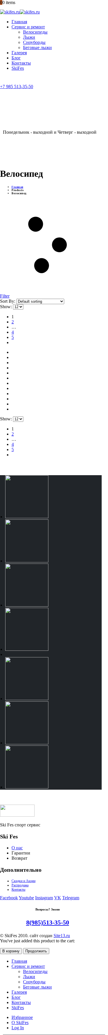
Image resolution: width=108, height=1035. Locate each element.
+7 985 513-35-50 (16, 86)
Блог (16, 57)
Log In (18, 1027)
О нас (17, 847)
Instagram (44, 897)
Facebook (9, 897)
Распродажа (20, 885)
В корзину (11, 951)
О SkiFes (20, 1022)
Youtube (26, 897)
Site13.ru (62, 935)
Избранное (22, 1017)
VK (57, 897)
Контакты (21, 63)
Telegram (70, 897)
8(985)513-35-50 (47, 922)
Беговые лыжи (37, 47)
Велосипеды (35, 32)
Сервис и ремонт (28, 26)
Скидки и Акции (23, 881)
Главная (19, 21)
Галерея (19, 52)
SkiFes (18, 68)
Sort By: (8, 301)
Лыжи (29, 37)
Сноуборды (34, 42)
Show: (6, 306)
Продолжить (36, 951)
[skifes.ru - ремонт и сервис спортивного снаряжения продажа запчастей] (20, 11)
